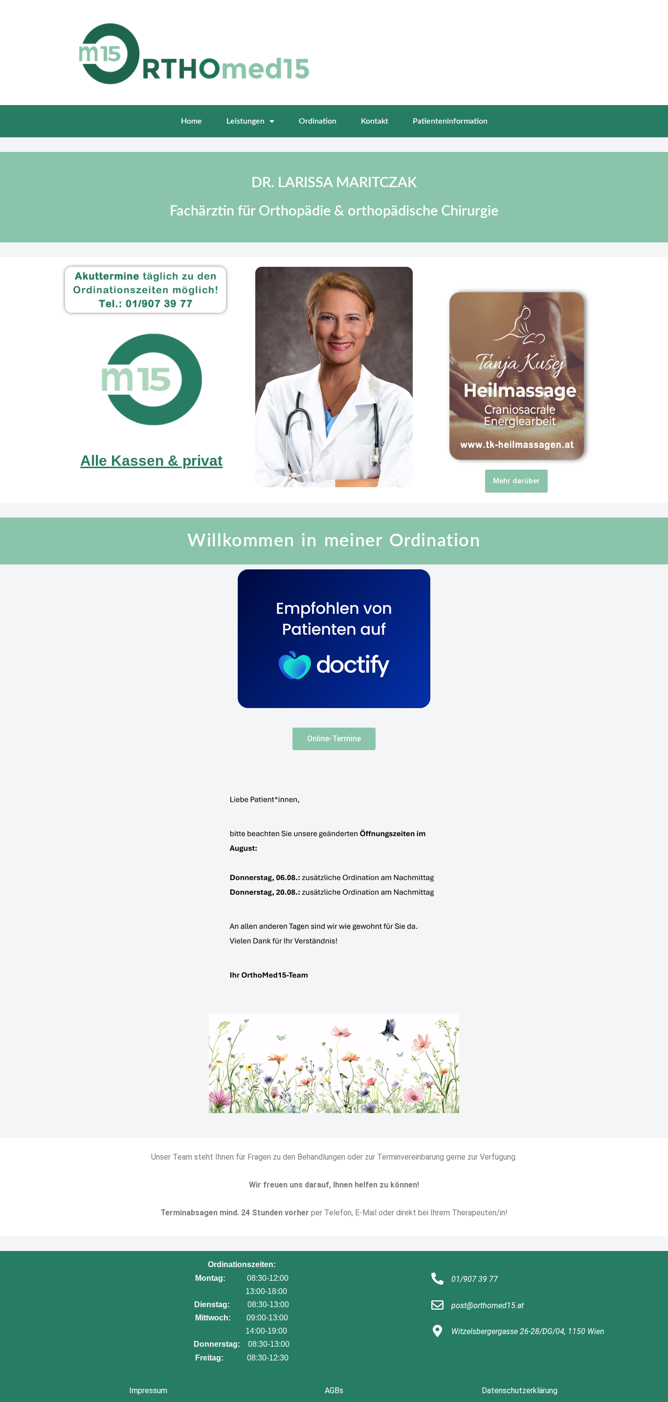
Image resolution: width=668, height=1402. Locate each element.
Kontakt (374, 121)
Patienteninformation (450, 121)
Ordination (317, 121)
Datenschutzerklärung (519, 1390)
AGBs (334, 1390)
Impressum (148, 1390)
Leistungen (245, 121)
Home (191, 121)
